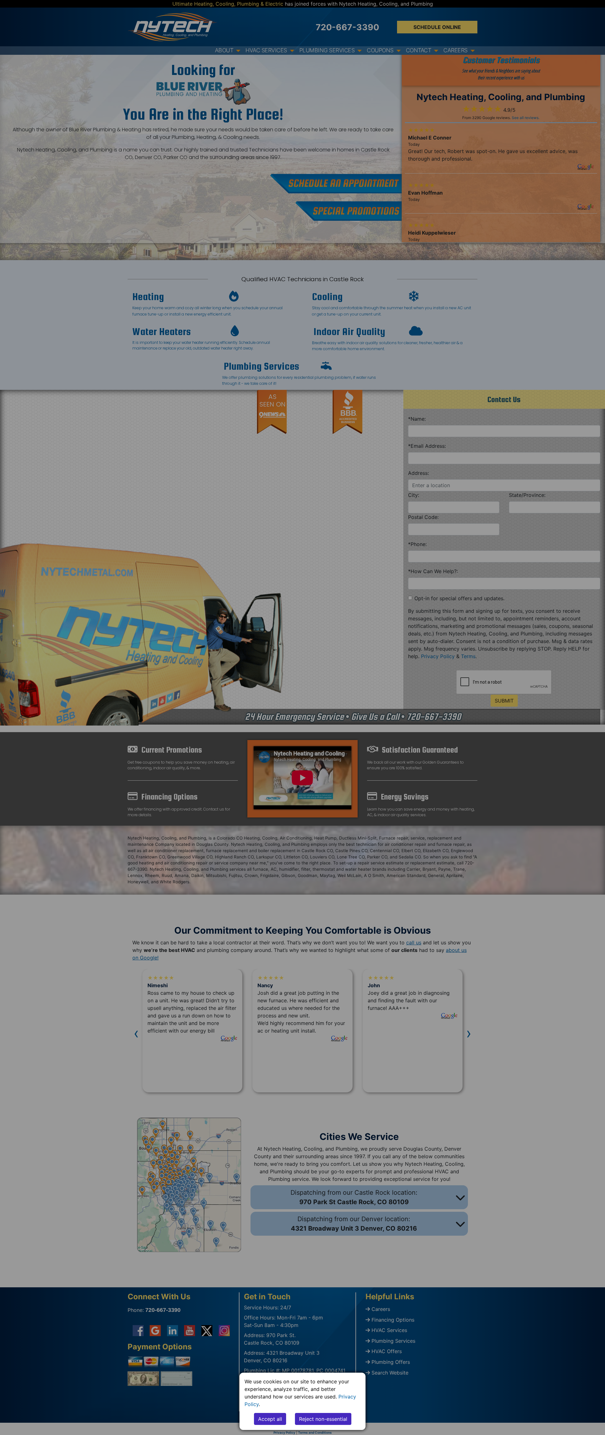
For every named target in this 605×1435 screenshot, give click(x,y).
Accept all (270, 1419)
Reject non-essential (323, 1419)
